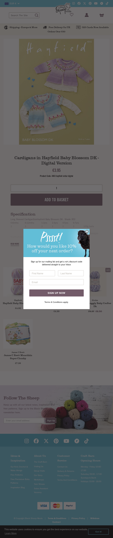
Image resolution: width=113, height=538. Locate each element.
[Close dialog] (86, 231)
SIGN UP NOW (56, 293)
